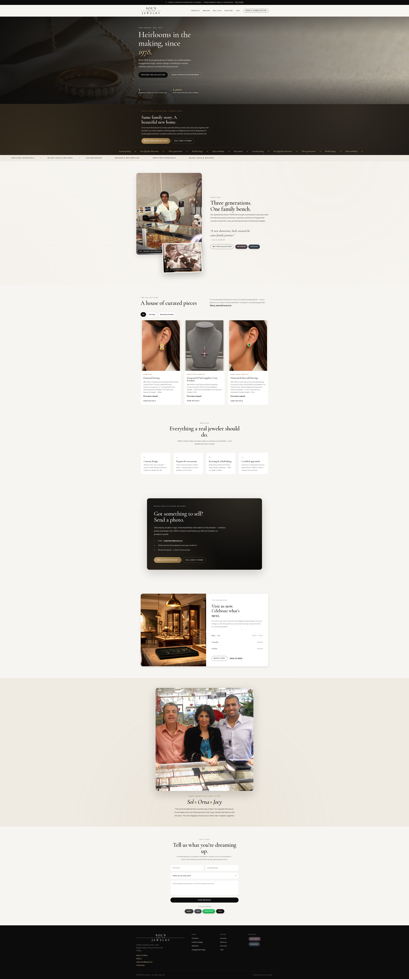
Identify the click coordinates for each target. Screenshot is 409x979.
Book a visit (219, 658)
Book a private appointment (185, 75)
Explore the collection (153, 75)
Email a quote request (168, 560)
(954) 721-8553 (236, 658)
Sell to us (217, 10)
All (143, 314)
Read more (239, 2)
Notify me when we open (156, 141)
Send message (204, 900)
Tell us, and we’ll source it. (221, 305)
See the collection (221, 246)
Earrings (152, 314)
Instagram (241, 246)
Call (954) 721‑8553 (183, 141)
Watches (195, 946)
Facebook (254, 246)
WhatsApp (209, 911)
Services (206, 10)
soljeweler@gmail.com (173, 541)
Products (195, 10)
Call (220, 911)
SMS (197, 911)
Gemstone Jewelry (167, 314)
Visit (238, 10)
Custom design (197, 942)
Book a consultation (256, 10)
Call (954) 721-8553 (194, 560)
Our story (228, 10)
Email (189, 911)
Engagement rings (198, 950)
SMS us (139, 959)
